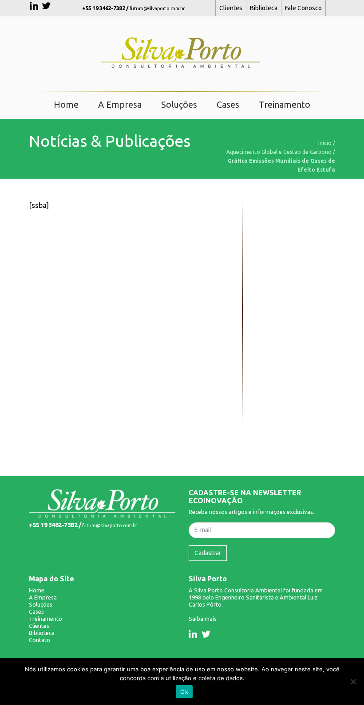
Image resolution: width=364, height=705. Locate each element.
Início (325, 143)
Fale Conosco (303, 8)
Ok (184, 691)
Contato (39, 640)
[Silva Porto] (102, 503)
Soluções (179, 104)
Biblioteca (263, 8)
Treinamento (284, 104)
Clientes (230, 8)
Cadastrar (207, 552)
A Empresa (120, 104)
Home (66, 104)
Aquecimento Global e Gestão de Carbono (279, 152)
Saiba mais (203, 618)
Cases (228, 104)
